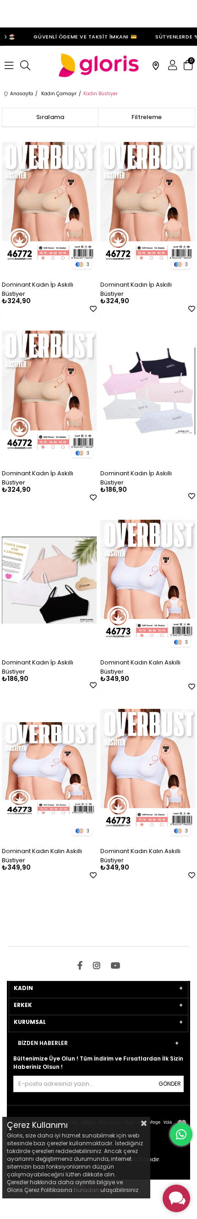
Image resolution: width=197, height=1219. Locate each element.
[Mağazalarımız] (155, 65)
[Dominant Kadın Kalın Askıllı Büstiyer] (147, 580)
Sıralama (50, 117)
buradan (86, 1190)
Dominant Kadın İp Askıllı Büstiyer (37, 289)
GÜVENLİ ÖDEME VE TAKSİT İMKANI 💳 (81, 36)
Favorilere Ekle (93, 308)
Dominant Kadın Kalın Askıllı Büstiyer (140, 667)
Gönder (170, 1084)
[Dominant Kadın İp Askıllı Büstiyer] (49, 202)
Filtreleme (146, 117)
